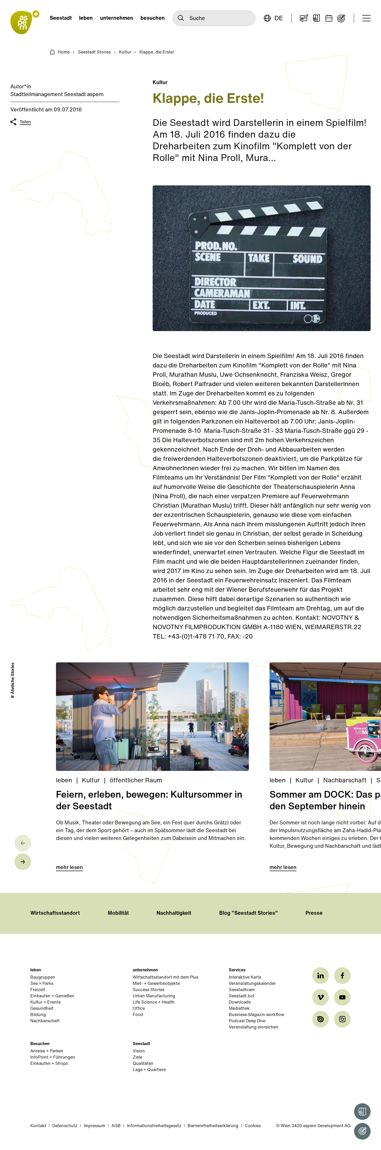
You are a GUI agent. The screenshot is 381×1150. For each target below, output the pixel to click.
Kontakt (38, 1126)
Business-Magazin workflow (256, 1015)
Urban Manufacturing (154, 996)
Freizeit (37, 990)
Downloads (240, 1002)
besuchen (152, 18)
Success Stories (148, 990)
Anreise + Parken (46, 1051)
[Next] (23, 861)
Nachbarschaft (45, 1021)
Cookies (253, 1126)
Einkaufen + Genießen (52, 996)
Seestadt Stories (94, 52)
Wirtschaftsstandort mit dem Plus (165, 978)
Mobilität (118, 913)
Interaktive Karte (245, 978)
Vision (139, 1051)
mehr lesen (69, 867)
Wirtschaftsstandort (55, 913)
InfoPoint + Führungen (52, 1057)
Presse (314, 913)
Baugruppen (42, 978)
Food (138, 1015)
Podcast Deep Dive (247, 1021)
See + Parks (41, 984)
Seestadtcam (242, 990)
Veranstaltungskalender (252, 984)
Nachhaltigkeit (174, 913)
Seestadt (61, 18)
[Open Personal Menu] (362, 1131)
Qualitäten (143, 1064)
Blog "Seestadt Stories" (248, 913)
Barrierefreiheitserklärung (213, 1126)
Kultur (125, 52)
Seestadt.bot (242, 996)
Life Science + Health (154, 1002)
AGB (116, 1126)
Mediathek (239, 1009)
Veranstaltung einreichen (253, 1027)
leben (86, 18)
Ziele (137, 1057)
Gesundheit (41, 1009)
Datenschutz (64, 1126)
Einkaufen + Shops (49, 1064)
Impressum (94, 1126)
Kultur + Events (45, 1002)
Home (64, 52)
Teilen (25, 122)
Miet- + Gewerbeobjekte (156, 984)
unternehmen (116, 18)
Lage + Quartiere (149, 1070)
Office (139, 1009)
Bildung (38, 1015)
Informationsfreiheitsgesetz (154, 1126)
